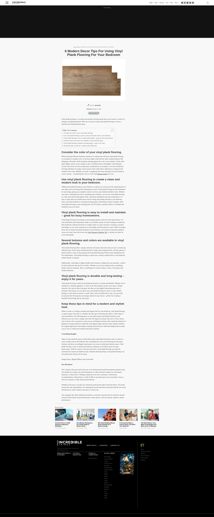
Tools (86, 428)
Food (105, 472)
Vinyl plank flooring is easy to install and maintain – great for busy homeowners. (88, 138)
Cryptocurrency (108, 463)
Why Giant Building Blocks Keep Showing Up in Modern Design (106, 424)
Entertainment (108, 467)
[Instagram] (187, 3)
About (142, 449)
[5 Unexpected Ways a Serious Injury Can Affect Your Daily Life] (128, 415)
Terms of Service (145, 455)
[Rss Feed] (190, 3)
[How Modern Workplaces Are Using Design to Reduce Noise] (86, 415)
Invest (105, 478)
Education (107, 465)
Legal (120, 428)
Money (106, 482)
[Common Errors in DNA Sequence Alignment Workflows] (64, 415)
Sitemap (143, 460)
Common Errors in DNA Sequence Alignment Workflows (62, 424)
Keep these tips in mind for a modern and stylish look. (80, 145)
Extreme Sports (93, 458)
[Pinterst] (193, 3)
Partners (143, 453)
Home (156, 2)
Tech (167, 2)
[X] (185, 3)
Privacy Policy (144, 457)
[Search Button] (207, 2)
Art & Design (107, 456)
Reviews (162, 2)
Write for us (91, 445)
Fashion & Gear (108, 469)
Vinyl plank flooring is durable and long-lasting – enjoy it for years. (84, 143)
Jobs (145, 428)
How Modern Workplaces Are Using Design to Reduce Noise (84, 424)
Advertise (103, 445)
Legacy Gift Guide (145, 451)
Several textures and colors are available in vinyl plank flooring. (83, 140)
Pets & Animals (108, 485)
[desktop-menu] (7, 2)
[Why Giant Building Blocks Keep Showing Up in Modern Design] (107, 415)
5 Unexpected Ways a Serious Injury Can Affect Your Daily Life (127, 424)
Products (106, 487)
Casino (106, 461)
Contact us (115, 445)
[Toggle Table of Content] (111, 130)
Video (105, 495)
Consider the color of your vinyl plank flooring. (78, 133)
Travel (106, 493)
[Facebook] (182, 3)
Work (171, 2)
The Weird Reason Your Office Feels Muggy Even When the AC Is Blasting (149, 424)
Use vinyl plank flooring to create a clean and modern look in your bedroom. (87, 135)
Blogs (106, 453)
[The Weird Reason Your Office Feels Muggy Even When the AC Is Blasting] (150, 415)
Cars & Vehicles (108, 459)
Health (151, 2)
